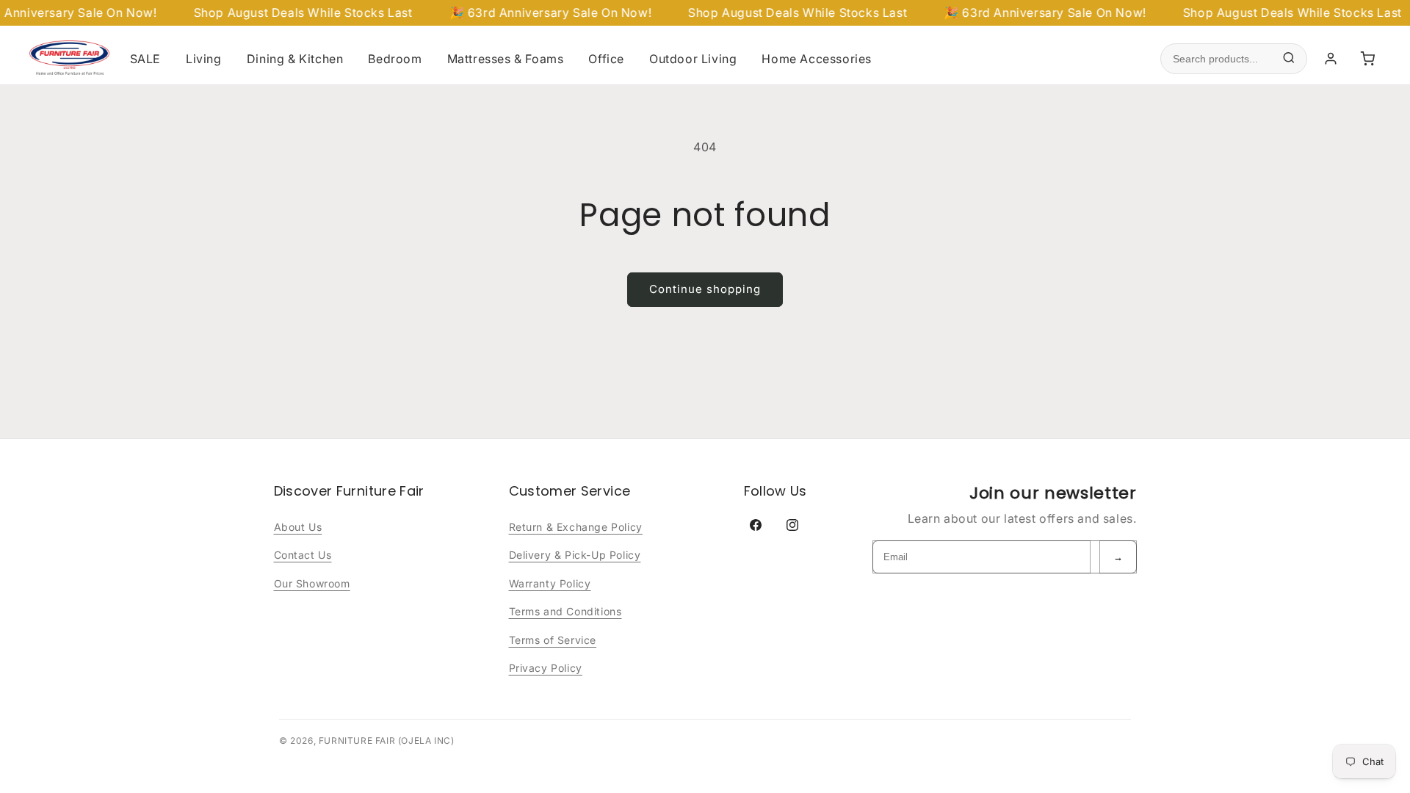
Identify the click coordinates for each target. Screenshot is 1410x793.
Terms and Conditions (565, 611)
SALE (145, 58)
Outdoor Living (693, 58)
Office (606, 58)
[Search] (1288, 59)
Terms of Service (553, 640)
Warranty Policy (550, 583)
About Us (298, 527)
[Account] (1330, 59)
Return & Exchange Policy (576, 527)
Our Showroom (312, 583)
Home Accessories (817, 58)
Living (204, 58)
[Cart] (1367, 59)
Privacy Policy (545, 668)
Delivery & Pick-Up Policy (575, 554)
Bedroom (395, 58)
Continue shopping (705, 289)
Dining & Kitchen (295, 58)
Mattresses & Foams (505, 58)
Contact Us (303, 554)
